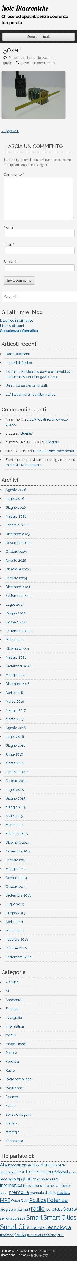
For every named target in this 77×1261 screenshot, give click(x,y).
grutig (7, 63)
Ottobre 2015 (16, 781)
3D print (12, 982)
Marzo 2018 (15, 701)
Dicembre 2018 (18, 684)
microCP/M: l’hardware (23, 465)
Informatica (15, 1026)
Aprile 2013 (14, 922)
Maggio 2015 (16, 807)
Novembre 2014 (18, 851)
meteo (11, 1035)
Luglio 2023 (15, 604)
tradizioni (7, 1235)
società (37, 1227)
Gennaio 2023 (16, 622)
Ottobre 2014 (16, 860)
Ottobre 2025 (16, 552)
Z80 (60, 1235)
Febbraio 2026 (17, 525)
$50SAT (10, 131)
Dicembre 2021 (17, 649)
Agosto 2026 (16, 490)
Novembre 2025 (18, 543)
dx (63, 1165)
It (60, 1186)
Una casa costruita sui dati (26, 386)
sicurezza (17, 1218)
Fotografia (14, 1017)
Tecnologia (14, 1141)
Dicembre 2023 (18, 587)
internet (49, 1186)
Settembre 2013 (18, 895)
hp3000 (24, 1178)
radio (38, 1208)
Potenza (12, 1062)
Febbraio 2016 (17, 772)
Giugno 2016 (15, 745)
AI (7, 991)
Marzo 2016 (15, 763)
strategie (12, 1132)
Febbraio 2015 (17, 834)
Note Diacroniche (24, 8)
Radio (10, 1070)
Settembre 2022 (18, 631)
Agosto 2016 (16, 728)
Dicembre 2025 (18, 534)
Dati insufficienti (18, 354)
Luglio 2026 (15, 499)
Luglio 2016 (15, 737)
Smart (34, 1217)
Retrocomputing (19, 1079)
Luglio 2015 (15, 790)
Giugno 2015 (15, 798)
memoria (19, 1192)
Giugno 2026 (16, 507)
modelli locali (16, 1044)
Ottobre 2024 (16, 578)
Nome (9, 227)
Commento (14, 174)
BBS (35, 1165)
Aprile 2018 (14, 693)
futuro (72, 1172)
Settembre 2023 (18, 596)
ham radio (8, 1179)
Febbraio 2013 (17, 939)
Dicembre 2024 (18, 569)
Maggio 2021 (16, 657)
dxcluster (7, 1172)
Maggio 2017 (16, 710)
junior (66, 1186)
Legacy (4, 1193)
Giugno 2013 (15, 913)
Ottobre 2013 (16, 887)
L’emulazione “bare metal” (55, 451)
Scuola (11, 1106)
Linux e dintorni (12, 326)
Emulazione (28, 1172)
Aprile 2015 (14, 816)
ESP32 (48, 1172)
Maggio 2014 (16, 869)
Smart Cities (60, 1217)
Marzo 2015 (15, 825)
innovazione (32, 1186)
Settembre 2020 (18, 666)
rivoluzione (14, 1088)
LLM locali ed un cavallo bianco (31, 394)
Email (9, 245)
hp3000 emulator (46, 1179)
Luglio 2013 (15, 904)
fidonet (61, 1172)
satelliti (56, 1209)
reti (48, 1209)
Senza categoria (18, 1114)
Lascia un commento (38, 63)
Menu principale (38, 36)
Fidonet (12, 1009)
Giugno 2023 (16, 613)
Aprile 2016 (14, 754)
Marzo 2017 (15, 719)
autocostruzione (18, 1165)
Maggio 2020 (16, 675)
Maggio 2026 (16, 516)
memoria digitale (43, 1193)
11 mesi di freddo (19, 363)
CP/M (56, 1165)
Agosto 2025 (16, 560)
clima (45, 1164)
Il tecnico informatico (16, 320)
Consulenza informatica (19, 331)
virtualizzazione (43, 1235)
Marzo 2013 (15, 931)
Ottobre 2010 (16, 948)
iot (57, 1186)
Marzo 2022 (15, 640)
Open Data (19, 1201)
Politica (11, 1053)
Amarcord (13, 1000)
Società (12, 1123)
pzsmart (23, 1209)
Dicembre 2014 (18, 842)
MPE (5, 1200)
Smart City (15, 1226)
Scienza (12, 1097)
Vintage (23, 1234)
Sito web (11, 262)
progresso (8, 1209)
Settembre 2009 (19, 957)
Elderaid (26, 433)
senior (4, 1218)
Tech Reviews (39, 1254)
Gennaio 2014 (16, 878)
